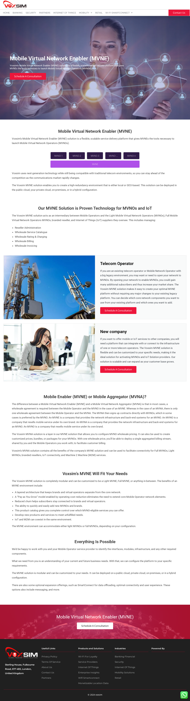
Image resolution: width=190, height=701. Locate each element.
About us (47, 667)
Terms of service (51, 661)
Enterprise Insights (88, 672)
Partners (44, 12)
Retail (98, 12)
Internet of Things (88, 667)
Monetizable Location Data (93, 683)
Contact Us (48, 672)
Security (31, 12)
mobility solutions (125, 672)
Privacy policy (49, 656)
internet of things (125, 667)
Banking (18, 12)
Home (6, 12)
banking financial (125, 656)
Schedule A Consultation (118, 310)
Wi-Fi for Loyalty (87, 656)
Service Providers (88, 661)
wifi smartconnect (88, 677)
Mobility (84, 12)
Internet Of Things (64, 12)
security (119, 661)
